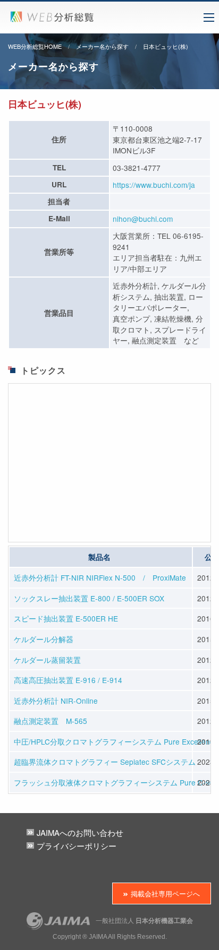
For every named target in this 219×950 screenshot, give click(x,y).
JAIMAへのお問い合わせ (80, 832)
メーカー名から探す (102, 46)
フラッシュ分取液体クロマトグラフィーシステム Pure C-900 (116, 782)
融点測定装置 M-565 (50, 720)
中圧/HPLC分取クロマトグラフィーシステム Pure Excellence (116, 741)
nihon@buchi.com (143, 218)
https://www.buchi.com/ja (154, 184)
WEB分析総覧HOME (35, 46)
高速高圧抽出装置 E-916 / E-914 (68, 680)
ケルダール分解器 (43, 639)
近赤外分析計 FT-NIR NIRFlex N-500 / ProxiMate (100, 577)
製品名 (99, 557)
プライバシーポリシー (76, 845)
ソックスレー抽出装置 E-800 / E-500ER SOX (89, 598)
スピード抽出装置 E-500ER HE (66, 618)
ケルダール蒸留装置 (47, 659)
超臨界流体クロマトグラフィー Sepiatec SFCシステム (105, 761)
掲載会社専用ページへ (165, 893)
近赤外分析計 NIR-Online (56, 700)
